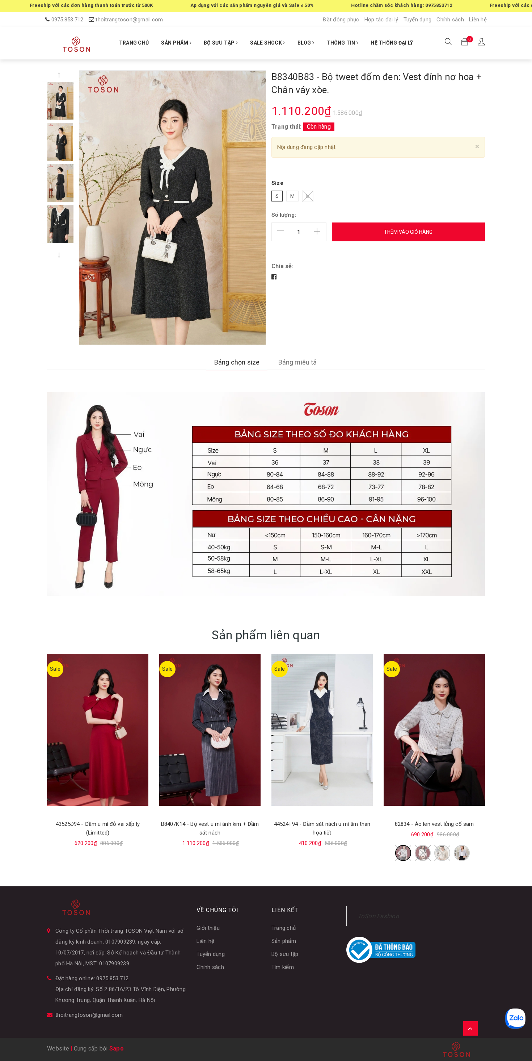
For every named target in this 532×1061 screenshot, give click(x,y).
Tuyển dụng (418, 19)
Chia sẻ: (282, 266)
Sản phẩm (283, 941)
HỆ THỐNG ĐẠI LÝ (392, 43)
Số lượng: (283, 215)
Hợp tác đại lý (381, 19)
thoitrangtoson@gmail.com (129, 19)
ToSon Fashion (378, 916)
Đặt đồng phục (341, 19)
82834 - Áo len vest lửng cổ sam (434, 824)
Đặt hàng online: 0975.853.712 (91, 978)
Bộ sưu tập (285, 954)
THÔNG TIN (341, 43)
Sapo (116, 1048)
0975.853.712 (67, 19)
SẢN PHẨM (175, 43)
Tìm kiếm (282, 967)
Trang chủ (283, 928)
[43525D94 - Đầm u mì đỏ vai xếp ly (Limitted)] (97, 730)
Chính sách (450, 19)
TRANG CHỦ (134, 43)
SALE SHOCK (266, 43)
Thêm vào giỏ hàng (408, 232)
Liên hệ (478, 19)
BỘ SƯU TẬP (220, 43)
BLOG (304, 43)
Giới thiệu (208, 928)
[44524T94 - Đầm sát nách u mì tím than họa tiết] (322, 730)
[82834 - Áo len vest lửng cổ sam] (434, 730)
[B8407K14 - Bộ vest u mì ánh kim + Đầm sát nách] (210, 730)
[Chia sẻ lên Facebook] (273, 277)
